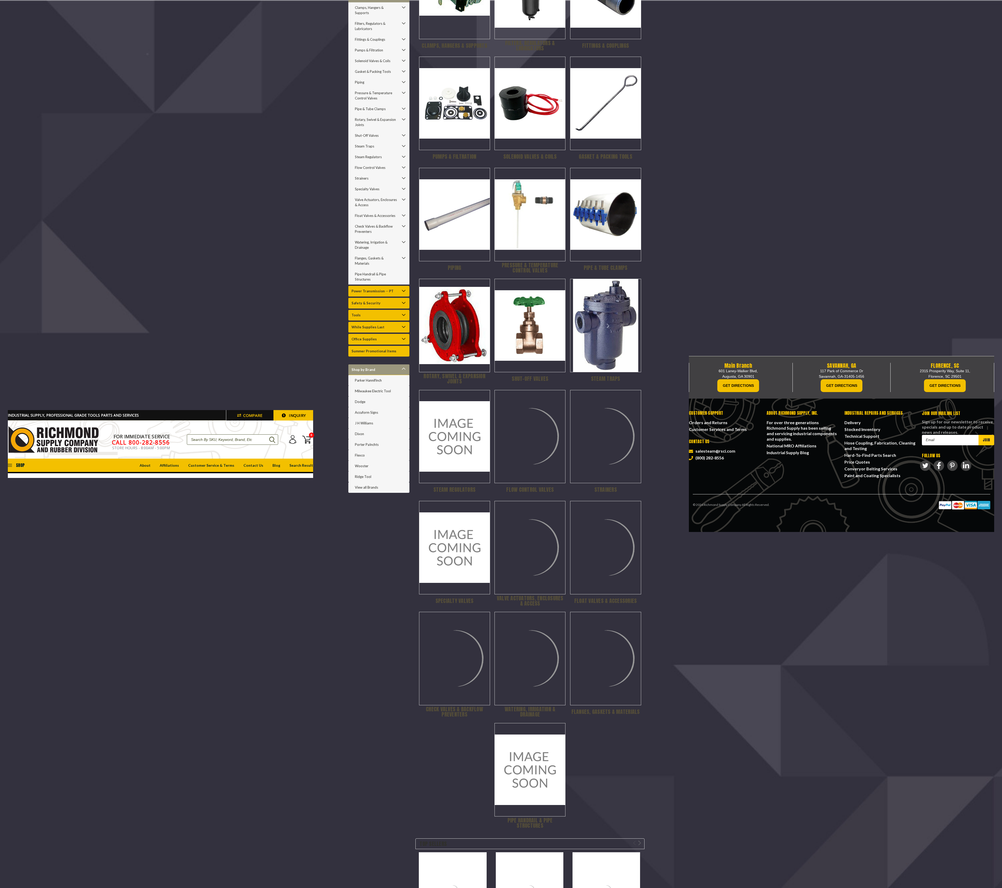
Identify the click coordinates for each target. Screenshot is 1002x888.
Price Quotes (857, 461)
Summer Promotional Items (373, 351)
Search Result (301, 465)
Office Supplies (364, 339)
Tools (356, 315)
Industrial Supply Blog (788, 452)
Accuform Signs (366, 412)
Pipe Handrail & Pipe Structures (370, 276)
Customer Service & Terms (211, 465)
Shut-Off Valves (367, 135)
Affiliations (169, 465)
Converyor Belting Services (870, 468)
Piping (359, 82)
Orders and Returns (708, 422)
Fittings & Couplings (370, 39)
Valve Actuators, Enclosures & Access (376, 202)
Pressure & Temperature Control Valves (373, 95)
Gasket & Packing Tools (373, 71)
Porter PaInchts (367, 444)
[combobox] (232, 439)
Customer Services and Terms (718, 429)
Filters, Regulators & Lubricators (370, 26)
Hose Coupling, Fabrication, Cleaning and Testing (879, 445)
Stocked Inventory (862, 429)
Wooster (361, 466)
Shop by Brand (363, 370)
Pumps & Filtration (369, 50)
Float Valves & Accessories (375, 216)
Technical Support (861, 436)
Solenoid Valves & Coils (372, 61)
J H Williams (364, 423)
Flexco (360, 455)
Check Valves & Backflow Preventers (374, 229)
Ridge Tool (363, 477)
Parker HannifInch (368, 380)
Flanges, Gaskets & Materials (369, 260)
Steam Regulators (368, 157)
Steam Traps (364, 146)
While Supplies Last (367, 327)
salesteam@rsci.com (714, 450)
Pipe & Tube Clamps (370, 109)
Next (639, 843)
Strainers (361, 178)
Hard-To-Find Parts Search (870, 455)
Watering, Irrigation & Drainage (371, 245)
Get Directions (738, 385)
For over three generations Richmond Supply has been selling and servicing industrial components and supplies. (802, 430)
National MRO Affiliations (791, 445)
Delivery (852, 422)
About (145, 465)
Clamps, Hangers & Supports (369, 10)
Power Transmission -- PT (372, 291)
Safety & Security (365, 303)
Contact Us (253, 465)
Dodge (360, 402)
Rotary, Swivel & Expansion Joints (375, 122)
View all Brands (366, 487)
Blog (276, 465)
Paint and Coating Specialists (872, 475)
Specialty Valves (367, 189)
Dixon (359, 434)
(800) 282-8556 (709, 457)
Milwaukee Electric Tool (373, 391)
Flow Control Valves (370, 167)
